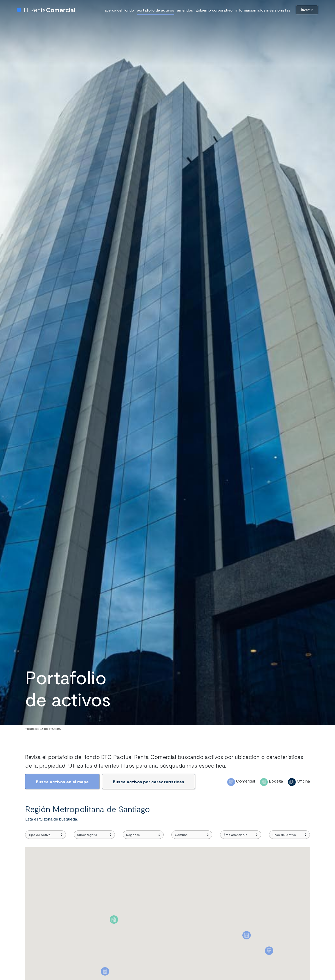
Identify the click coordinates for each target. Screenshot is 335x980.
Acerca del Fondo (119, 10)
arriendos (185, 10)
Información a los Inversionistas (263, 10)
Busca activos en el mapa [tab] (62, 781)
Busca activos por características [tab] (148, 781)
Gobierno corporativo (214, 10)
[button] (114, 919)
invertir (307, 10)
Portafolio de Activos (155, 10)
